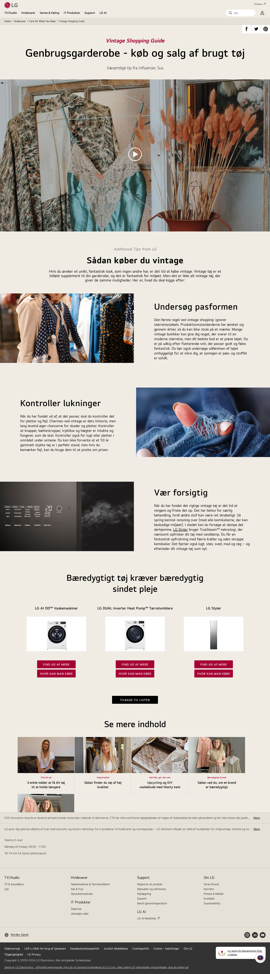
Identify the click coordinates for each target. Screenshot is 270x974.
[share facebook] (246, 29)
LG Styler (180, 529)
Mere (256, 818)
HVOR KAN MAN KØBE (56, 673)
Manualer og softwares (151, 889)
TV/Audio (10, 13)
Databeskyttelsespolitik (84, 948)
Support (89, 13)
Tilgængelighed (13, 954)
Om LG (209, 877)
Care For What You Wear (42, 21)
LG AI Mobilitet (146, 918)
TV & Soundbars (14, 884)
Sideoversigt (12, 948)
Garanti (142, 898)
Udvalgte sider (80, 913)
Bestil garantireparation (152, 903)
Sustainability (212, 903)
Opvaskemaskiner (82, 893)
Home (7, 21)
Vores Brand (211, 884)
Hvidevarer (28, 13)
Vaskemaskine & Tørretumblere (90, 884)
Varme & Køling (49, 13)
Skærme (76, 909)
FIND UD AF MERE (56, 664)
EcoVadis (209, 898)
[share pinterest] (265, 29)
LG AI (103, 13)
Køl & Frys (77, 889)
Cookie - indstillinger (166, 948)
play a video (135, 155)
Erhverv (258, 4)
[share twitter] (256, 29)
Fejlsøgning (144, 893)
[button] (240, 13)
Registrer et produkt (150, 884)
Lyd (6, 889)
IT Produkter (72, 13)
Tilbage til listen (135, 700)
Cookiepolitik (140, 948)
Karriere (209, 889)
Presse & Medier (214, 893)
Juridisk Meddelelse (116, 948)
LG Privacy (34, 954)
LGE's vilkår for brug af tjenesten (45, 948)
